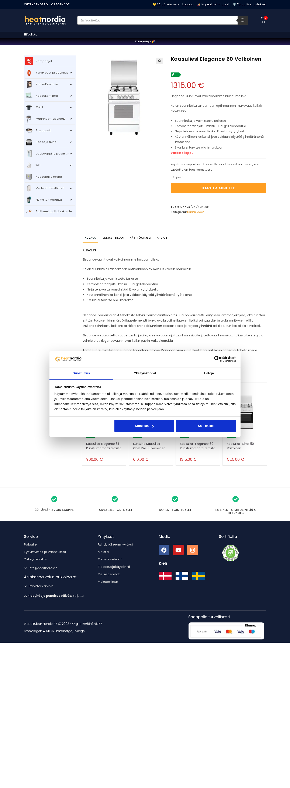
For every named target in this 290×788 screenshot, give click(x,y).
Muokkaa (142, 426)
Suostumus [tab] (81, 373)
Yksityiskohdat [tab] (145, 373)
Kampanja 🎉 (145, 41)
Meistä (103, 552)
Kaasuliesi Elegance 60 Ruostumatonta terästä (197, 446)
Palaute (30, 544)
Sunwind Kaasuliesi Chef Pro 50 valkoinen (149, 446)
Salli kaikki (206, 426)
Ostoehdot (60, 4)
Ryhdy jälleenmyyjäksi (115, 544)
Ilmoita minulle (218, 188)
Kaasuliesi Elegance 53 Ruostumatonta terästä (103, 446)
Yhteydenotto (36, 4)
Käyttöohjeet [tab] (141, 238)
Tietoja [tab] (209, 373)
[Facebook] (164, 550)
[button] (159, 61)
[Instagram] (192, 550)
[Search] (243, 20)
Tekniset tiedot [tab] (113, 238)
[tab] (162, 238)
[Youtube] (178, 550)
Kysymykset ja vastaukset (45, 552)
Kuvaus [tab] (90, 238)
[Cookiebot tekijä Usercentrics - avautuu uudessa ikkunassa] (217, 359)
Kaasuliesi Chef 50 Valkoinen (240, 446)
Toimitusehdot (110, 559)
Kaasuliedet (195, 212)
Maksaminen (108, 581)
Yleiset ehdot (109, 574)
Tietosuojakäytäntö (114, 566)
